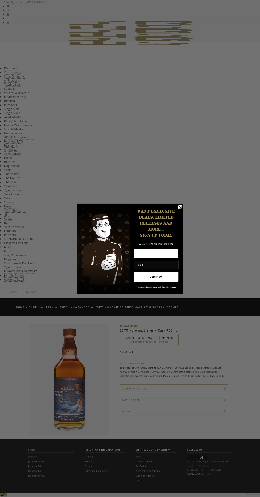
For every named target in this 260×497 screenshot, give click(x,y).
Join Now (156, 276)
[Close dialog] (180, 207)
